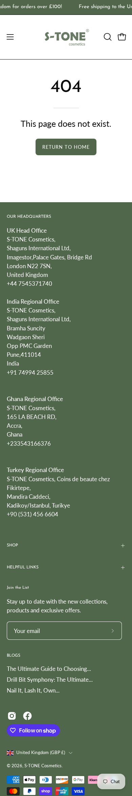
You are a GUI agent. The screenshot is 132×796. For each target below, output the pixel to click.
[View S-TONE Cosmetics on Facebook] (27, 716)
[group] (66, 7)
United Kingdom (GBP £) (40, 752)
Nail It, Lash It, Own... (33, 690)
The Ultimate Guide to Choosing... (49, 668)
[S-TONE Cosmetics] (66, 37)
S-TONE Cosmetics (43, 765)
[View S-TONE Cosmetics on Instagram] (12, 716)
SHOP (12, 545)
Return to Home (66, 147)
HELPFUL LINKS (23, 567)
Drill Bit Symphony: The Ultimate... (50, 679)
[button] (107, 37)
